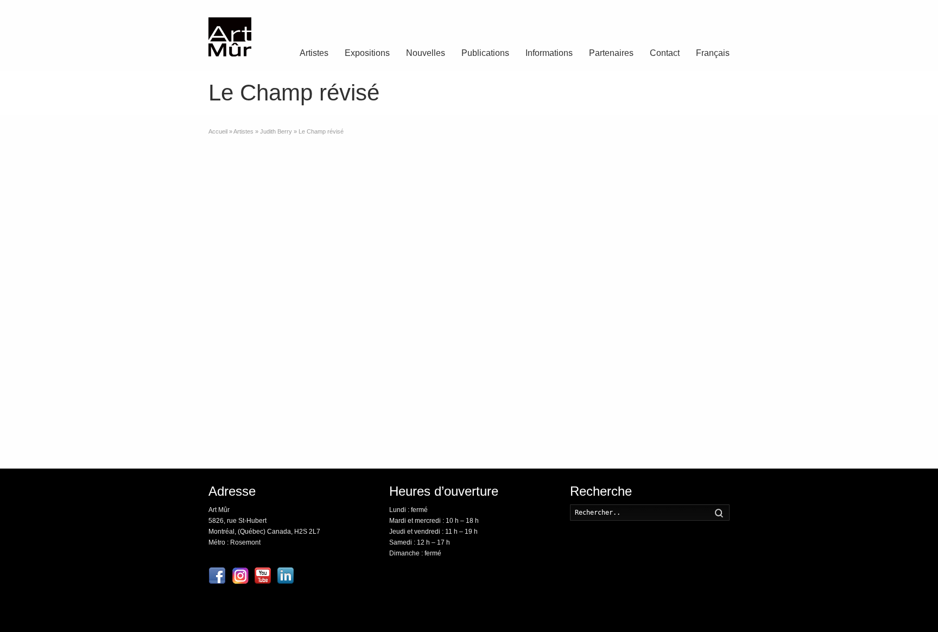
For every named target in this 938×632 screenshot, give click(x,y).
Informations (549, 53)
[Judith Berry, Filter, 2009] (604, 181)
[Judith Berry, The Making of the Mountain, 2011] (692, 421)
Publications (485, 53)
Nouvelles (425, 53)
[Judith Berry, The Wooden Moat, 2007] (517, 241)
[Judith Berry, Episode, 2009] (692, 241)
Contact (665, 53)
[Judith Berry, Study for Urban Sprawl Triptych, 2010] (692, 181)
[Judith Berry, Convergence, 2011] (517, 301)
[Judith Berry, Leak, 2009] (517, 421)
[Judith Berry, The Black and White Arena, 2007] (604, 421)
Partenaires (611, 53)
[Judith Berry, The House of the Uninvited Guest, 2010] (692, 301)
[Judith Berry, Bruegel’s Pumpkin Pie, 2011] (604, 301)
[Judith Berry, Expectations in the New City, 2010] (604, 241)
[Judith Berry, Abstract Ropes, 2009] (517, 361)
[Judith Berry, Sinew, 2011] (604, 361)
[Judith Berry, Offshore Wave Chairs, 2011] (517, 181)
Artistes (314, 53)
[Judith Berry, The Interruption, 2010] (692, 361)
